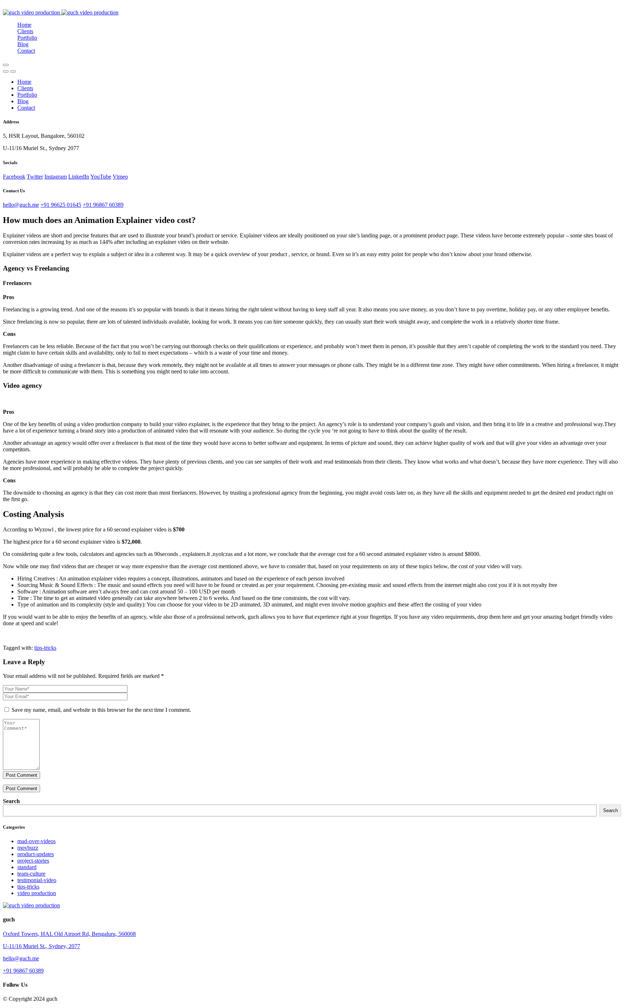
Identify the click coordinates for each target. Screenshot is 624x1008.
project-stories (33, 861)
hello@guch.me (21, 205)
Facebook (14, 177)
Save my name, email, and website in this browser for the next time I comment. (101, 710)
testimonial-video (36, 880)
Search (11, 801)
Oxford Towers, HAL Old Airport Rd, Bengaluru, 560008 (69, 934)
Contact (26, 51)
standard (26, 867)
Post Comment (21, 775)
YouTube (100, 177)
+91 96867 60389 (103, 205)
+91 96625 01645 (60, 205)
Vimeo (120, 177)
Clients (25, 31)
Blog (23, 44)
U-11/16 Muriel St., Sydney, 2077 (41, 946)
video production (36, 893)
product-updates (35, 854)
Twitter (35, 177)
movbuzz (27, 848)
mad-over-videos (36, 841)
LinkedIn (78, 177)
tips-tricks (45, 648)
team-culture (31, 874)
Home (24, 25)
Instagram (55, 177)
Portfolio (27, 38)
